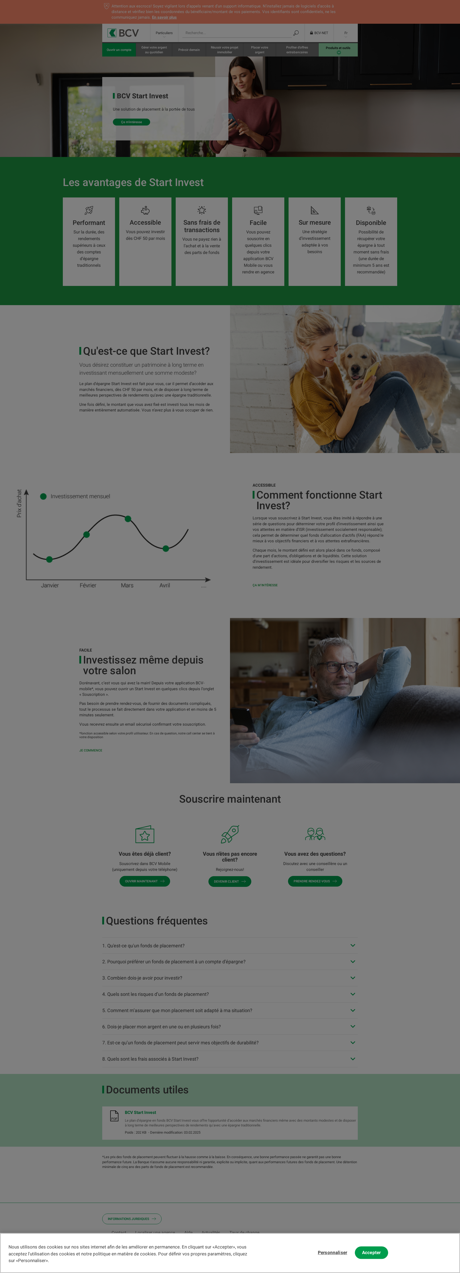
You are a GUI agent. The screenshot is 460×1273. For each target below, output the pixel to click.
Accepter (371, 1252)
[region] (230, 1253)
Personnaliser (332, 1252)
